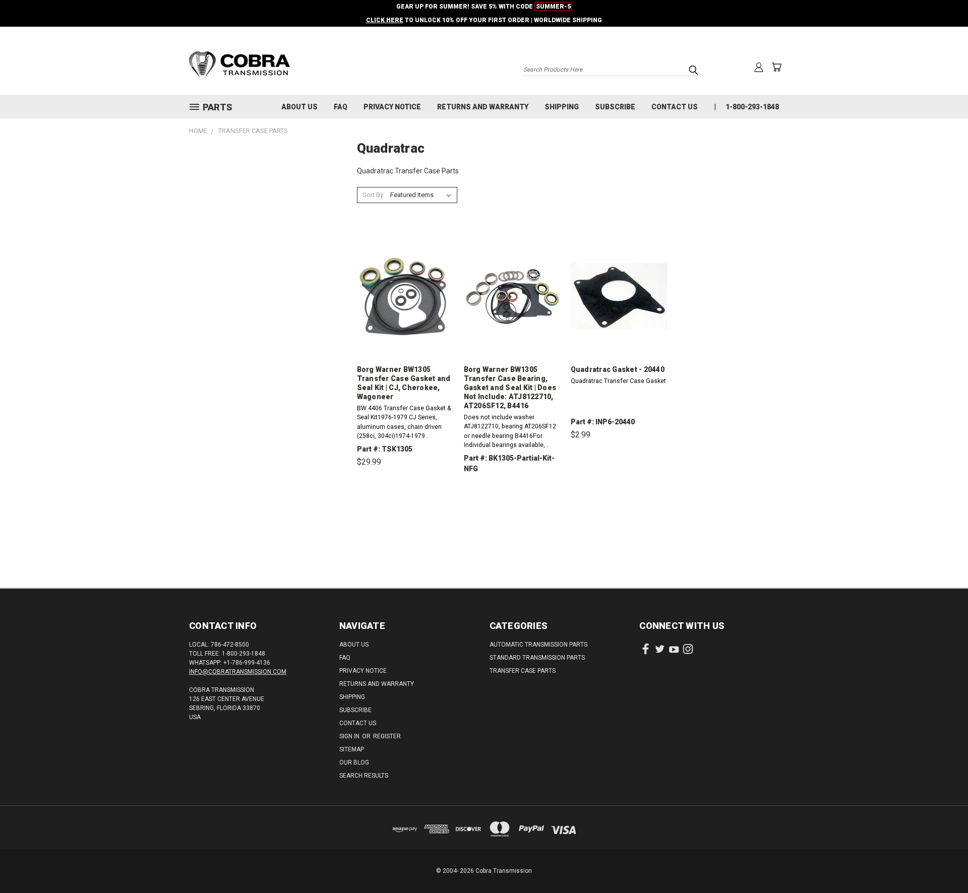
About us (299, 107)
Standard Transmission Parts (537, 657)
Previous (941, 861)
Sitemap (351, 749)
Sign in (350, 736)
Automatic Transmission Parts (538, 644)
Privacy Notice (392, 107)
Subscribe (615, 107)
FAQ (340, 107)
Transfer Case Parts (523, 670)
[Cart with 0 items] (776, 67)
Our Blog (354, 762)
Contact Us (674, 107)
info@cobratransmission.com (237, 671)
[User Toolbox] (759, 67)
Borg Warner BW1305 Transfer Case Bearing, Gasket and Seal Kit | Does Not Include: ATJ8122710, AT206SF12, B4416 (510, 387)
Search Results (363, 775)
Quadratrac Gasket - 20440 (617, 369)
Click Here (384, 20)
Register (387, 736)
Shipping (561, 107)
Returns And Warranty (482, 107)
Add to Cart (405, 509)
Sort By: (373, 195)
